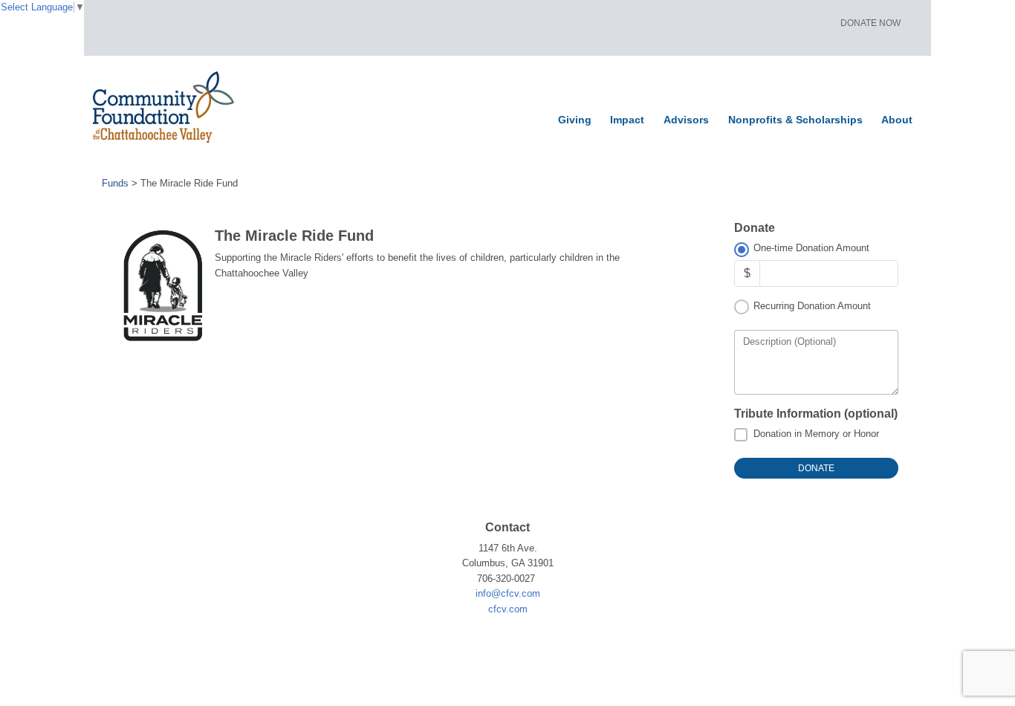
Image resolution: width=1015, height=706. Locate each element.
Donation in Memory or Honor (816, 433)
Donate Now (870, 23)
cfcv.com (508, 609)
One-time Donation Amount (811, 247)
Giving (574, 120)
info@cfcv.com (508, 593)
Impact (627, 120)
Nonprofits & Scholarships (795, 120)
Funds (115, 183)
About (896, 120)
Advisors (686, 120)
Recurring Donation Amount (812, 305)
